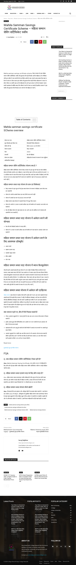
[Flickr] (61, 546)
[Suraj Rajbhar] (5, 37)
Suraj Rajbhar (11, 37)
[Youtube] (71, 1)
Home (5, 18)
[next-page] (8, 486)
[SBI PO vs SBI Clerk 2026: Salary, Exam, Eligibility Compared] (54, 75)
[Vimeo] (69, 1)
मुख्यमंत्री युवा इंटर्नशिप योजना (11, 348)
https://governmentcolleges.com (26, 443)
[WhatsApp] (45, 42)
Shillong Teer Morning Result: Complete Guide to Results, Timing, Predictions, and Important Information (65, 83)
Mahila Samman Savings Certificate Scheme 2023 (16, 410)
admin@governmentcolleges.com (37, 555)
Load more (61, 91)
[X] (66, 1)
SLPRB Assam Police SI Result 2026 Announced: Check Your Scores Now (41, 477)
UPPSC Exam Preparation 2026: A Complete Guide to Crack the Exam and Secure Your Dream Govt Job (25, 478)
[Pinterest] (40, 42)
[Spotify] (19, 450)
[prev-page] (5, 486)
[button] (70, 13)
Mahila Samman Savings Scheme (38, 410)
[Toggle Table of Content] (33, 119)
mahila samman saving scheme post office (19, 404)
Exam (21, 472)
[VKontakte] (69, 546)
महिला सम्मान (7, 295)
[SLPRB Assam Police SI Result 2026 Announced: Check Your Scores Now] (42, 468)
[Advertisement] (50, 7)
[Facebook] (61, 1)
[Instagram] (63, 1)
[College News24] (16, 7)
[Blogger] (52, 546)
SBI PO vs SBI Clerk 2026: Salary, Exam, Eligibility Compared (65, 75)
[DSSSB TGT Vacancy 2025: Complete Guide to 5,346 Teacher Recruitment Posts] (11, 468)
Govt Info (10, 18)
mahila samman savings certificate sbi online (15, 407)
